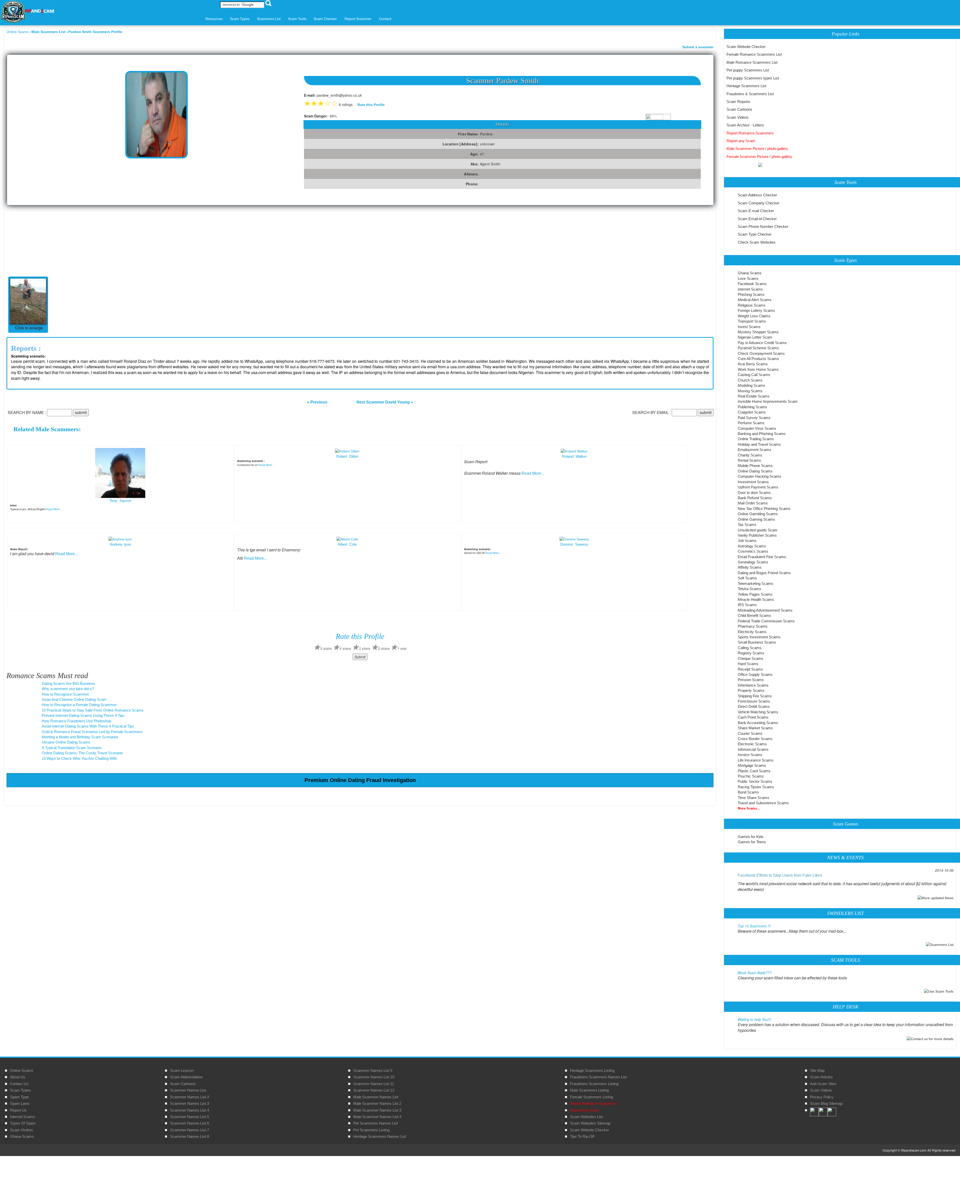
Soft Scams (747, 578)
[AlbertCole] (347, 539)
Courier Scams (750, 733)
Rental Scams (749, 460)
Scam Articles (821, 1077)
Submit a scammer (698, 47)
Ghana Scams (750, 273)
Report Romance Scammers (750, 133)
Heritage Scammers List (746, 86)
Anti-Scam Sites (823, 1084)
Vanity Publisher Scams (757, 535)
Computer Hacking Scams (759, 476)
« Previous (317, 402)
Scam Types (20, 1090)
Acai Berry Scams (753, 364)
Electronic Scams (752, 744)
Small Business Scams (757, 642)
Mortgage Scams (752, 765)
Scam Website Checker (746, 46)
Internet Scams (750, 289)
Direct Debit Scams (754, 706)
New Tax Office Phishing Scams (764, 508)
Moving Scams (750, 391)
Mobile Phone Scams (755, 465)
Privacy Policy (822, 1097)
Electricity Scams (752, 632)
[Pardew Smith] (28, 302)
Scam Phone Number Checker (763, 226)
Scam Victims (21, 1130)
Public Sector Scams (755, 781)
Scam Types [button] (240, 19)
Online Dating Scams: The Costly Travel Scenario (82, 753)
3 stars (364, 648)
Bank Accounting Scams (758, 723)
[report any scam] (744, 164)
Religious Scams (752, 305)
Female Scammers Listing (591, 1097)
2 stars (384, 648)
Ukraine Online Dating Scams (66, 742)
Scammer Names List (188, 1090)
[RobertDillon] (347, 451)
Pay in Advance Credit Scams (762, 343)
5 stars (326, 648)
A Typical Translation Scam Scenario (72, 748)
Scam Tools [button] (297, 19)
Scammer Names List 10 (373, 1077)
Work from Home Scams (758, 369)
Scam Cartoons (739, 109)
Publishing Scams (752, 407)
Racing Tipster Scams (756, 787)
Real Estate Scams (754, 396)
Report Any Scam (584, 1110)
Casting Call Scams (754, 375)
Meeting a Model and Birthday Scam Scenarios (80, 737)
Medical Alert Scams (755, 300)
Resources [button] (214, 19)
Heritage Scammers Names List (379, 1136)
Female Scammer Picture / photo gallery (759, 156)
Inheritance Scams (753, 685)
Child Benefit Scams (754, 615)
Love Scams (748, 278)
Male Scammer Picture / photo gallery (757, 148)
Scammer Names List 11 (373, 1084)
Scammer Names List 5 (189, 1117)
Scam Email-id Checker (757, 219)
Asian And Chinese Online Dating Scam (74, 699)
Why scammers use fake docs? (68, 689)
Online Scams (17, 32)
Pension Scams (751, 680)
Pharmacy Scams (753, 626)
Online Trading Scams (756, 439)
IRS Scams (747, 605)
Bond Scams (748, 792)
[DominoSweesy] (574, 539)
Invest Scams (749, 327)
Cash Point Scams (753, 717)
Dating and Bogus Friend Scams (764, 573)
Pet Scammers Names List (375, 1123)
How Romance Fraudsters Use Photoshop (76, 721)
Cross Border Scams (755, 739)
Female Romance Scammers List (754, 54)
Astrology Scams (752, 546)
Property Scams (751, 690)
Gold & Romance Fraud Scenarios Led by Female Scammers (92, 732)
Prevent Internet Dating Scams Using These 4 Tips (83, 715)
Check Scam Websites (757, 242)
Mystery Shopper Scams (758, 332)
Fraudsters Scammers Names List (598, 1077)
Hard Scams (748, 664)
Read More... (54, 509)
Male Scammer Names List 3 (377, 1110)
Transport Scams (752, 321)
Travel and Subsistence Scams (763, 803)
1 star (402, 648)
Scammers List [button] (268, 19)
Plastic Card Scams (754, 771)
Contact (385, 19)
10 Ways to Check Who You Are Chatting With (79, 758)
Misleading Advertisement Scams (765, 610)
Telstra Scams (749, 589)
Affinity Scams (750, 567)
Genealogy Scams (753, 562)
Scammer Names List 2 (189, 1097)
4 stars (345, 648)
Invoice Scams (750, 755)
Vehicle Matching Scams (758, 712)
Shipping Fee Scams (755, 696)
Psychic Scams (751, 776)
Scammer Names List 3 (189, 1103)
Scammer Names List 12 (373, 1090)
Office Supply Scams (755, 674)
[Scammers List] (940, 944)
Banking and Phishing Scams (762, 433)
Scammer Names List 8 (189, 1136)
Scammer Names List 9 (372, 1070)
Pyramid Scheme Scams (758, 348)
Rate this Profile (371, 105)
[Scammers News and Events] (936, 897)
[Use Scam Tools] (939, 991)
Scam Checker (325, 19)
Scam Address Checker (757, 195)
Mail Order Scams (753, 503)
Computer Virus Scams (757, 428)
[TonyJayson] (120, 473)
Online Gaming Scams (756, 519)
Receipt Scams (750, 669)
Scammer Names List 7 (189, 1130)
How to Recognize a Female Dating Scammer (79, 705)
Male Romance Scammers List (752, 62)
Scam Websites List (586, 1117)
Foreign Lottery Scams (756, 310)
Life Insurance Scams (756, 760)
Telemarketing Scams (755, 583)
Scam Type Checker (755, 234)
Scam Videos (737, 117)
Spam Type (19, 1097)
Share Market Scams (755, 728)
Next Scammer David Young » (384, 402)
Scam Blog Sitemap (826, 1103)
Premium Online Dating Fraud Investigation (360, 780)
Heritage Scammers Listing (592, 1070)
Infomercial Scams (753, 749)
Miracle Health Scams (756, 599)
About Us (17, 1077)
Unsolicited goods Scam (758, 530)
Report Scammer (358, 19)
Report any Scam (740, 141)
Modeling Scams (751, 385)
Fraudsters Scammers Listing (594, 1084)
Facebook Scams (752, 284)
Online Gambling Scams (758, 514)
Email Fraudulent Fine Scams (762, 557)
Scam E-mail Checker (756, 211)
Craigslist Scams (752, 412)
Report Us (18, 1110)
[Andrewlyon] (120, 539)
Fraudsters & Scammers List (750, 94)
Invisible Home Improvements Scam (768, 401)
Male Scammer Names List (375, 1097)
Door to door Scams (754, 492)
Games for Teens (752, 842)
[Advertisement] (360, 243)
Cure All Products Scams (758, 359)
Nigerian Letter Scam (755, 337)
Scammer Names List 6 (189, 1123)
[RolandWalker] (574, 451)
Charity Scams (750, 455)
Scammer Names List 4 (189, 1110)
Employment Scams (754, 449)
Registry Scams (751, 653)
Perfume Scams (751, 423)
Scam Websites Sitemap (590, 1123)
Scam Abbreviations (186, 1077)
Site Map (817, 1070)
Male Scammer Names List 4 (377, 1117)
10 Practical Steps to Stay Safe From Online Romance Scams (93, 710)
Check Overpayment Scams (761, 353)
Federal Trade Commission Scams (766, 621)
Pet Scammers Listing (371, 1130)
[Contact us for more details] (930, 1039)
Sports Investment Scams (759, 637)
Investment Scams (753, 482)
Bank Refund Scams (755, 498)
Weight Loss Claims (754, 316)
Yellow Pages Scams (755, 594)
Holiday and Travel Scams (759, 444)
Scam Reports (738, 101)
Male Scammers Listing (589, 1090)
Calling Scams (750, 648)
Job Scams (747, 540)
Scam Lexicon (182, 1070)
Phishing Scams (751, 294)
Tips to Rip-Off (582, 1136)
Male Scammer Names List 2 (377, 1103)
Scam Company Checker (759, 203)
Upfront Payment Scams (758, 487)
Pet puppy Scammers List (747, 70)
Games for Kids (751, 836)
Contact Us (19, 1084)
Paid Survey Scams (754, 417)
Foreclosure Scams (754, 701)
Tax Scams (747, 524)
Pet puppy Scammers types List (752, 78)
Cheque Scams (750, 658)
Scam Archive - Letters (745, 125)
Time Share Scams (753, 797)
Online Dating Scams (755, 471)
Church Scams (750, 380)
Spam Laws (20, 1103)
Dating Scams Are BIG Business (68, 683)
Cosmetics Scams (753, 551)
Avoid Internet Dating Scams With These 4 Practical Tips (88, 726)
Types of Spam (23, 1123)
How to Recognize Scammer (65, 694)
